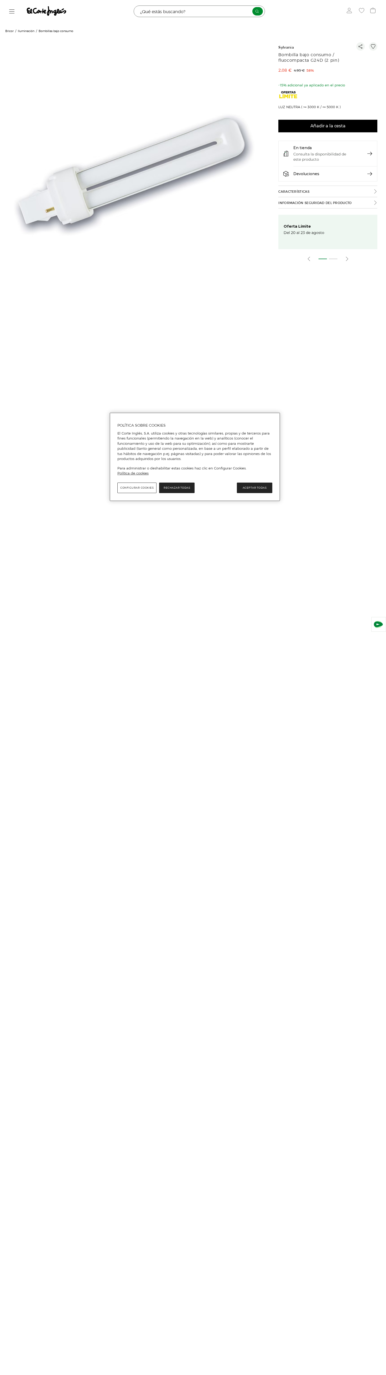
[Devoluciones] (370, 174)
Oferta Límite (297, 226)
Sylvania (286, 47)
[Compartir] (360, 46)
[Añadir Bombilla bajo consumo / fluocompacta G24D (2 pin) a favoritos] (373, 46)
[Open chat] (378, 624)
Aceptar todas (255, 487)
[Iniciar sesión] (350, 11)
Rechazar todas (177, 487)
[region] (194, 456)
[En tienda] (370, 153)
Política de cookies (133, 473)
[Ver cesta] (373, 11)
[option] (135, 173)
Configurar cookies (137, 487)
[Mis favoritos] (362, 11)
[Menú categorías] (12, 11)
